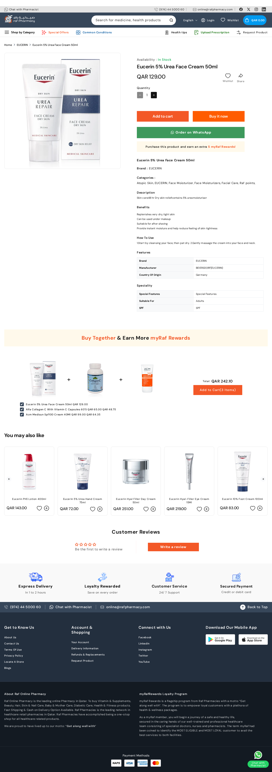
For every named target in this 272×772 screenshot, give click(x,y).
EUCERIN (22, 45)
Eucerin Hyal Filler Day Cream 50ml (136, 500)
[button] (254, 20)
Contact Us (11, 643)
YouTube (144, 662)
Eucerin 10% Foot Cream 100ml (242, 499)
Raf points (247, 183)
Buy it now (218, 116)
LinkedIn (144, 643)
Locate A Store (14, 662)
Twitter (143, 655)
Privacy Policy (13, 655)
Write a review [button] (173, 547)
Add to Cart (218, 390)
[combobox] (133, 20)
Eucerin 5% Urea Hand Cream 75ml (82, 500)
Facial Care (230, 183)
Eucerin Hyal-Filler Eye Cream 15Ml (189, 500)
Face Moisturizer (181, 183)
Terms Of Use (13, 649)
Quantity (143, 88)
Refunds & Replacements (88, 654)
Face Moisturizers (207, 183)
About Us (10, 637)
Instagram (145, 649)
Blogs (7, 668)
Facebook (145, 637)
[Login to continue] (228, 76)
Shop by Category (23, 32)
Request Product (82, 660)
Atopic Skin (145, 183)
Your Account (80, 642)
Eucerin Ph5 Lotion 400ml (29, 499)
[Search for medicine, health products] (171, 20)
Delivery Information (85, 648)
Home (8, 45)
